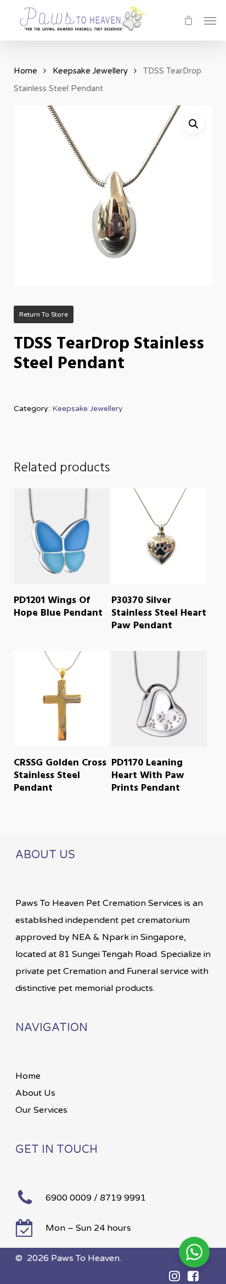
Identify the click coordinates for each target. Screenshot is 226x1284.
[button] (210, 20)
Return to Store (43, 314)
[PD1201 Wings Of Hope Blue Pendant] (61, 536)
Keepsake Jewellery (90, 71)
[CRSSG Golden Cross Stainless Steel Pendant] (61, 698)
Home (25, 71)
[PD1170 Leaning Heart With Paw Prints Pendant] (159, 698)
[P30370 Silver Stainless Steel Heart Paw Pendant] (159, 536)
